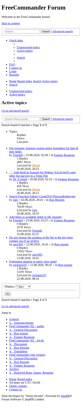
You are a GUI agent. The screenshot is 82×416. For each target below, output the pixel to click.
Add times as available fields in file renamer (35, 217)
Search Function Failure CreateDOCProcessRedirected (42, 196)
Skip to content (11, 23)
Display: (10, 286)
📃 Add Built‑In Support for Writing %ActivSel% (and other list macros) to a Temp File (42, 174)
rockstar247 (20, 265)
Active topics (17, 94)
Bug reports (61, 244)
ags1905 (18, 244)
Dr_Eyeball (20, 179)
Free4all (18, 155)
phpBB (65, 396)
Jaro (15, 199)
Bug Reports (56, 199)
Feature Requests (64, 155)
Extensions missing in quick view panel (33, 261)
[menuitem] (28, 47)
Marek (36, 165)
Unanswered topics (20, 91)
